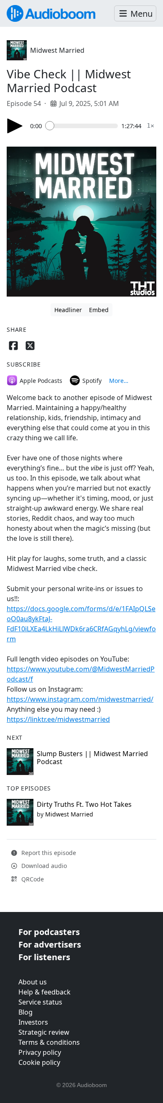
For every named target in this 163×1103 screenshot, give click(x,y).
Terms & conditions (49, 1042)
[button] (135, 13)
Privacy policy (39, 1052)
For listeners (44, 957)
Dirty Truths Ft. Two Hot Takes (84, 804)
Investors (33, 1022)
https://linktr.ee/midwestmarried (58, 719)
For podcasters (49, 932)
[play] (15, 126)
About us (32, 982)
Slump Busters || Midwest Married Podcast (92, 757)
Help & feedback (44, 992)
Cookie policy (39, 1062)
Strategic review (43, 1032)
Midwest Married (57, 50)
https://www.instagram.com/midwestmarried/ (80, 699)
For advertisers (49, 944)
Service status (40, 1002)
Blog (25, 1012)
